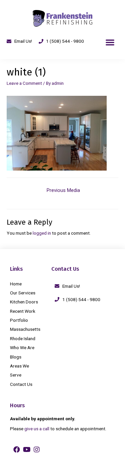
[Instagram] (36, 449)
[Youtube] (26, 449)
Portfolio (19, 320)
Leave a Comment (24, 83)
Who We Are (22, 347)
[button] (110, 42)
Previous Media (63, 190)
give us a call (36, 428)
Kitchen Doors (24, 301)
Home (16, 283)
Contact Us (21, 384)
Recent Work (22, 311)
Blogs (15, 357)
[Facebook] (16, 449)
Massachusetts (25, 329)
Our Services (22, 292)
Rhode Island (22, 338)
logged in (42, 233)
